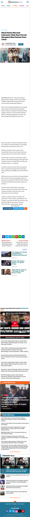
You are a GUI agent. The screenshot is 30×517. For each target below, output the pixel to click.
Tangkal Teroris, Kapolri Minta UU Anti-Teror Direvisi (17, 475)
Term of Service (20, 504)
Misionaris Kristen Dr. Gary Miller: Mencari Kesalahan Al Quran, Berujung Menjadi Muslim (17, 482)
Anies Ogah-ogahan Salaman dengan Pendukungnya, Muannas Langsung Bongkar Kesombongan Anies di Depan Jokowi (15, 401)
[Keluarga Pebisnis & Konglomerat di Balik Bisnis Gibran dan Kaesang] (2, 487)
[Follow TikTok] (19, 511)
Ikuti (21, 44)
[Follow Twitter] (10, 511)
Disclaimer (14, 504)
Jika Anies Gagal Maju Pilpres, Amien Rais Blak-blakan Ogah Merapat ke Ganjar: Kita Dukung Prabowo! (14, 342)
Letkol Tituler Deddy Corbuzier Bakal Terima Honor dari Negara (15, 424)
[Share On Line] (19, 236)
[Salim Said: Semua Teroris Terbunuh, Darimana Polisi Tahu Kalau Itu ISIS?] (15, 465)
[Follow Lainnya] (25, 208)
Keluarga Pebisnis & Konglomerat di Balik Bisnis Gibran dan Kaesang (17, 486)
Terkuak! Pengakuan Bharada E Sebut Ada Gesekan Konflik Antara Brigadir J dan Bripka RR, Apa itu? (14, 438)
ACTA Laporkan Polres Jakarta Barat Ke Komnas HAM (16, 492)
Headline (21, 5)
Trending (14, 5)
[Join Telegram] (13, 511)
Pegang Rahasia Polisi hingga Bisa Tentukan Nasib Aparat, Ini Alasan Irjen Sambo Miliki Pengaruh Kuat (13, 428)
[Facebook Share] (3, 236)
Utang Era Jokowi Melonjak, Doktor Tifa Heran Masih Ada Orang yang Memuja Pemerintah (15, 370)
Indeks (8, 5)
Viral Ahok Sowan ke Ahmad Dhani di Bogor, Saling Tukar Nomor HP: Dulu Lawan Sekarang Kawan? (13, 419)
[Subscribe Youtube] (23, 511)
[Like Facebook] (7, 511)
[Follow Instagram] (16, 511)
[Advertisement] (15, 16)
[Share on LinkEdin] (23, 236)
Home (3, 5)
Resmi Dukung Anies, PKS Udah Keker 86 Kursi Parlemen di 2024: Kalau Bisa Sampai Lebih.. (14, 356)
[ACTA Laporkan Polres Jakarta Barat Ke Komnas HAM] (2, 493)
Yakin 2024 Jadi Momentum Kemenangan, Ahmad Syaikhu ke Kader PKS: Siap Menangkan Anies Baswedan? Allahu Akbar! (14, 349)
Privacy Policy (8, 504)
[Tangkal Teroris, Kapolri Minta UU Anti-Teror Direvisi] (2, 476)
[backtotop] (15, 502)
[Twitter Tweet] (7, 236)
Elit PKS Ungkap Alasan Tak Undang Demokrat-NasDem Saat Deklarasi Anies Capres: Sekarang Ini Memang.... (13, 376)
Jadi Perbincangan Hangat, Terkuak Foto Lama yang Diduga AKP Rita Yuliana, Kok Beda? (14, 442)
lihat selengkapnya (14, 451)
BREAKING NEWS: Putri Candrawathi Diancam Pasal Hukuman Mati (13, 433)
